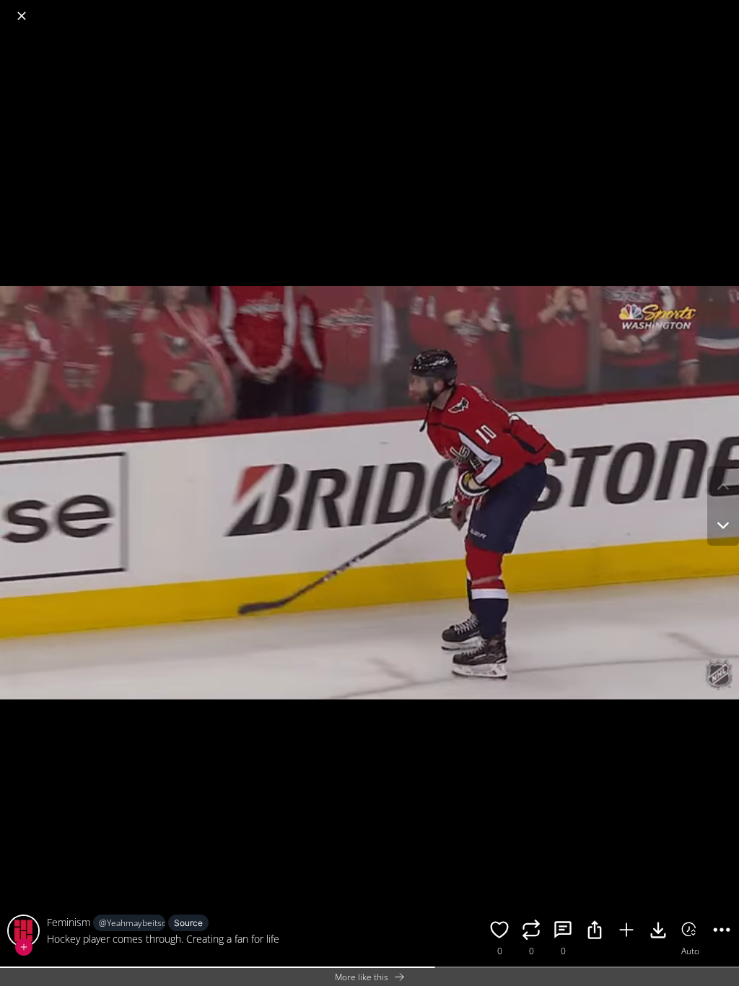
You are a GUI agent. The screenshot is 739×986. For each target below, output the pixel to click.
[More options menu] (724, 9)
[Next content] (723, 525)
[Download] (658, 932)
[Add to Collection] (626, 932)
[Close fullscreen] (22, 16)
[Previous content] (723, 486)
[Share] (595, 932)
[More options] (722, 932)
